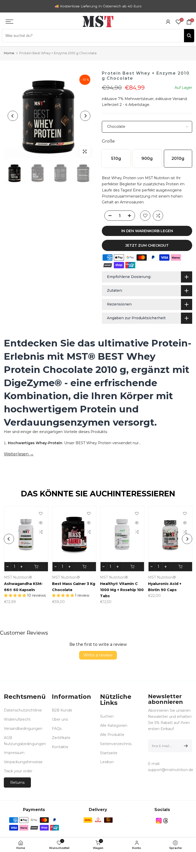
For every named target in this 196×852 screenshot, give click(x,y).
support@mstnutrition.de (170, 769)
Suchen (107, 716)
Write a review (98, 655)
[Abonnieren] (185, 745)
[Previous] (13, 116)
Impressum (14, 752)
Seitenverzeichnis (115, 744)
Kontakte (60, 747)
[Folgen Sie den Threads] (165, 820)
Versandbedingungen (23, 728)
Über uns (60, 719)
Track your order (18, 771)
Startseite (108, 753)
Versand (180, 98)
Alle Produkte (112, 734)
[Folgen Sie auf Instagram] (159, 820)
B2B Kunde (62, 710)
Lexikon (107, 762)
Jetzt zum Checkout (147, 245)
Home (9, 53)
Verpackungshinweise (23, 762)
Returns (17, 782)
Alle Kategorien (113, 725)
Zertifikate (61, 737)
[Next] (85, 116)
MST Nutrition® (120, 577)
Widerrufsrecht (17, 719)
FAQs (57, 728)
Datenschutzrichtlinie (23, 710)
